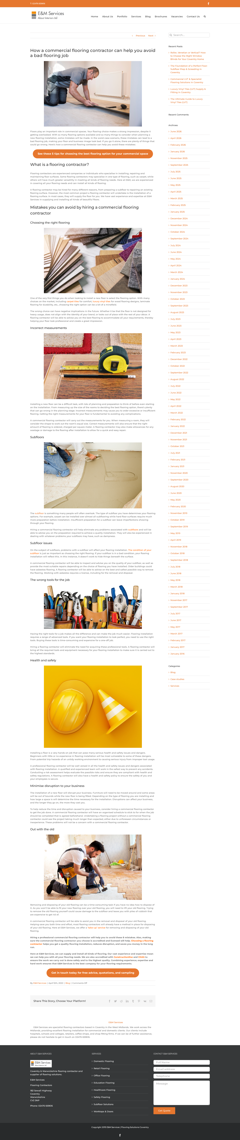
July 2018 (175, 566)
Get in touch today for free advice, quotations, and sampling (92, 972)
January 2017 (177, 647)
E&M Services (39, 983)
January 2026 (177, 151)
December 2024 (179, 218)
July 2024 (175, 245)
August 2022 (177, 379)
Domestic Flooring (104, 1061)
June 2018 (175, 573)
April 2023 (175, 339)
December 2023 (178, 285)
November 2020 (179, 473)
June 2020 (176, 493)
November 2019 (178, 513)
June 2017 (175, 620)
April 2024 (176, 265)
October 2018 (177, 553)
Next (150, 35)
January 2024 (177, 279)
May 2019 (175, 533)
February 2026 (178, 144)
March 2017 (176, 633)
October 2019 (177, 519)
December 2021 (178, 432)
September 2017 (179, 607)
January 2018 (177, 593)
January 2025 (177, 211)
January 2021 (177, 466)
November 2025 (178, 158)
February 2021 (177, 459)
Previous (140, 35)
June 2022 (175, 392)
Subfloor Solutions (103, 1104)
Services (174, 686)
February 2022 (178, 419)
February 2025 (178, 205)
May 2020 (175, 499)
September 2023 (179, 305)
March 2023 (176, 345)
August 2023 (177, 312)
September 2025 (179, 165)
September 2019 (179, 526)
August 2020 (177, 486)
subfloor (39, 513)
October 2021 (177, 446)
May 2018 (175, 580)
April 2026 (175, 138)
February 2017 (177, 640)
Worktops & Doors (103, 1111)
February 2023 (178, 352)
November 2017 (178, 600)
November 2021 (178, 439)
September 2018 (179, 560)
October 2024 (177, 232)
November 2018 (178, 546)
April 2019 (175, 540)
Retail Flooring (102, 1068)
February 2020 (178, 506)
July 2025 (175, 171)
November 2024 (179, 225)
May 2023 (175, 332)
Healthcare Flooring (104, 1090)
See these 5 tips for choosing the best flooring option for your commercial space (93, 153)
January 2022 (177, 426)
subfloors (133, 529)
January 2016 (177, 653)
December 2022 (178, 359)
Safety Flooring (102, 1097)
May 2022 (175, 399)
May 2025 (175, 185)
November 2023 (178, 292)
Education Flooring (104, 1082)
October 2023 (177, 299)
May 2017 (175, 627)
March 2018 (176, 586)
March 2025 (176, 198)
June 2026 (176, 131)
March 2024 (176, 272)
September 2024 (179, 238)
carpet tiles (73, 301)
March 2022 (176, 412)
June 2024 (176, 252)
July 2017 (175, 613)
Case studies (177, 679)
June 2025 (175, 178)
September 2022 (179, 372)
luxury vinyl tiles (101, 301)
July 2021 (175, 453)
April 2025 (175, 191)
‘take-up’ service (96, 927)
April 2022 (175, 406)
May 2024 (175, 258)
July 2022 (175, 386)
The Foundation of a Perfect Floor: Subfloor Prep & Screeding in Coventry (188, 69)
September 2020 (179, 479)
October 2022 (177, 366)
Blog (67, 983)
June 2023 (175, 325)
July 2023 (175, 319)
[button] (205, 14)
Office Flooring (102, 1075)
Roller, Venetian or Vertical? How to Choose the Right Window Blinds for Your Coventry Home (188, 55)
